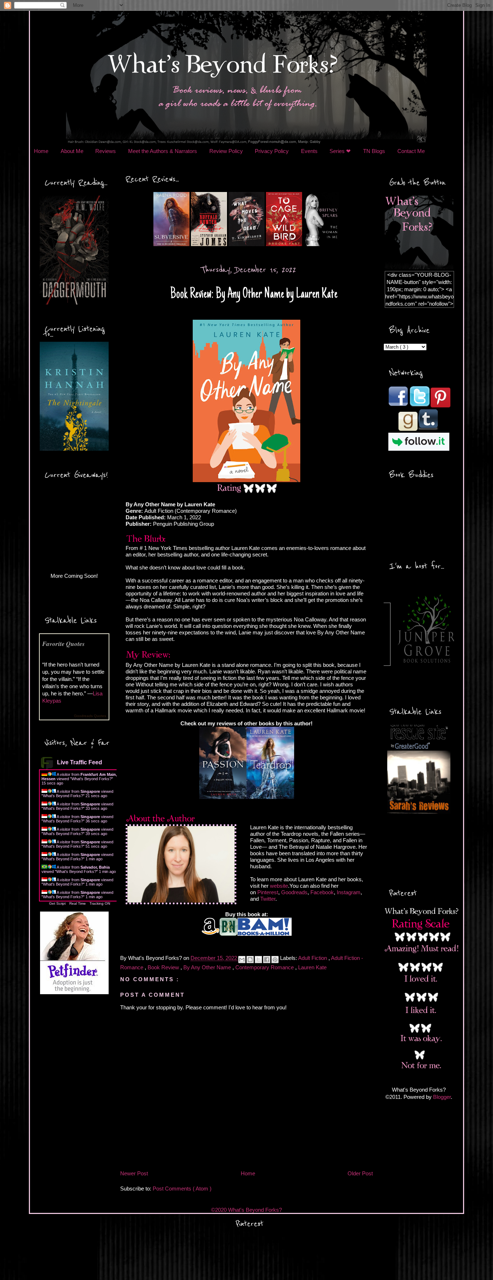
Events (309, 151)
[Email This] (241, 959)
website (279, 886)
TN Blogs (374, 151)
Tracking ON (100, 903)
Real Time (77, 903)
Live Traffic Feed (79, 762)
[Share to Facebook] (266, 959)
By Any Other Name (207, 967)
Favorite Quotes (63, 643)
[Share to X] (258, 959)
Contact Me (411, 151)
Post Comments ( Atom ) (182, 1188)
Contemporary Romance (265, 967)
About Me (72, 151)
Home (41, 151)
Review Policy (226, 151)
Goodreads (294, 892)
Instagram (349, 892)
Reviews (105, 151)
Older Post (360, 1173)
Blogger (442, 1097)
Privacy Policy (272, 151)
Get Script (57, 903)
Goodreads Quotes (90, 716)
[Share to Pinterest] (275, 959)
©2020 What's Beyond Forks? (246, 1210)
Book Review (164, 967)
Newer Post (134, 1173)
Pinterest (267, 892)
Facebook (322, 892)
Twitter (267, 899)
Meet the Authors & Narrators (162, 151)
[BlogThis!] (250, 959)
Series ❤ (340, 151)
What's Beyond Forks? (91, 779)
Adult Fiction (313, 958)
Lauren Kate (312, 967)
